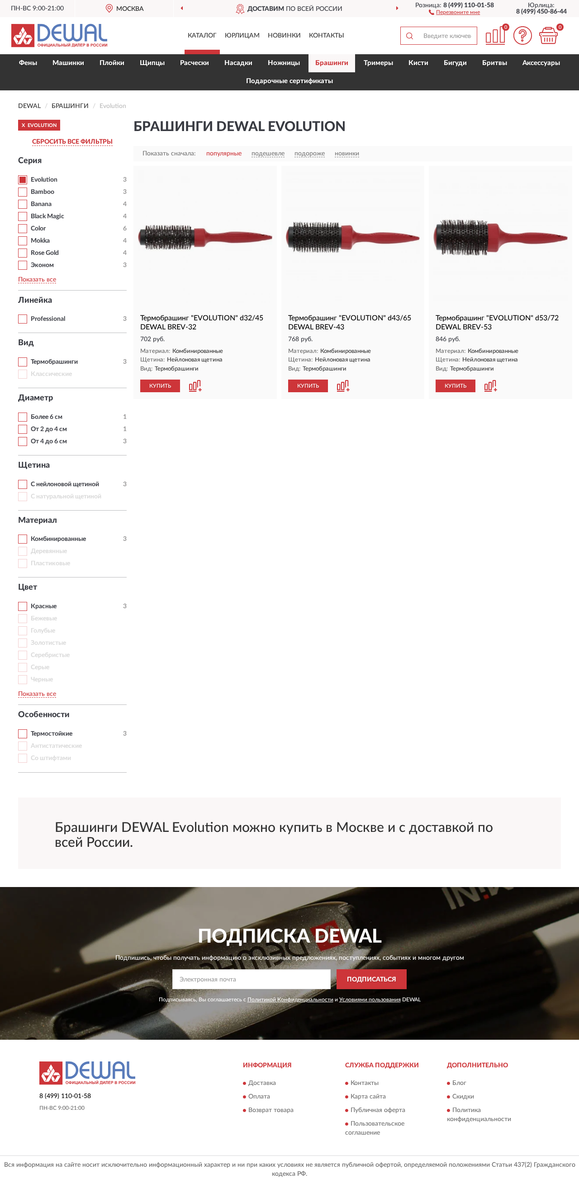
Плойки (112, 63)
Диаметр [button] (35, 398)
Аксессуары (541, 63)
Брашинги (331, 63)
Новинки (284, 36)
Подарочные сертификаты (289, 81)
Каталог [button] (202, 36)
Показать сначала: (169, 153)
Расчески (194, 63)
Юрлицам (242, 36)
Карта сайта (368, 1097)
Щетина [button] (34, 465)
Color (38, 228)
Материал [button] (37, 520)
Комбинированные (58, 539)
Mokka (40, 241)
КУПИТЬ (160, 386)
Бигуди (455, 63)
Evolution (44, 180)
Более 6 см (46, 417)
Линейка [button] (35, 300)
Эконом (42, 265)
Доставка (262, 1083)
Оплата (259, 1097)
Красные (44, 606)
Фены (28, 63)
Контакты (326, 36)
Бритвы (494, 63)
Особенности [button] (44, 715)
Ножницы (284, 63)
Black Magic (47, 216)
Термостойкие (51, 734)
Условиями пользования (370, 999)
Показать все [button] (37, 280)
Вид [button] (26, 343)
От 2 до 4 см (49, 429)
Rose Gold (45, 253)
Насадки (238, 63)
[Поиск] (409, 36)
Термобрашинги (54, 362)
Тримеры (378, 63)
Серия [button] (30, 161)
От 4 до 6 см (49, 441)
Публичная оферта (378, 1110)
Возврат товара (271, 1110)
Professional (48, 319)
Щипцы (152, 63)
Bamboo (42, 192)
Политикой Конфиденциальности (290, 999)
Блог (459, 1083)
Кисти (418, 63)
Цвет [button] (27, 587)
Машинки (68, 63)
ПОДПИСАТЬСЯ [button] (371, 979)
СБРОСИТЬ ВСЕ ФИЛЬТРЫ (72, 142)
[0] (548, 35)
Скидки (463, 1097)
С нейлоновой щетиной (65, 484)
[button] (454, 11)
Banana (41, 204)
